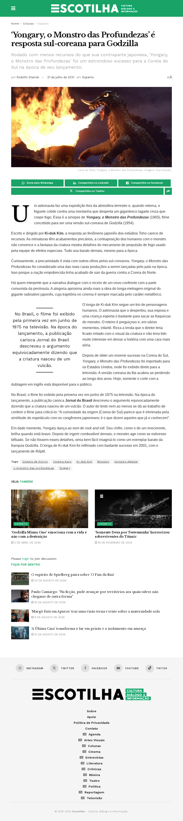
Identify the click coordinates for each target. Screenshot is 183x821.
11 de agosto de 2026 (49, 617)
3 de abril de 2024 (27, 542)
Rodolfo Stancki (28, 77)
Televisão (94, 798)
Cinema (94, 751)
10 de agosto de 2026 (49, 634)
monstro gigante (126, 461)
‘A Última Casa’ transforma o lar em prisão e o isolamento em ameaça (88, 629)
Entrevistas (94, 757)
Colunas (28, 23)
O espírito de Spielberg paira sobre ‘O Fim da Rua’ (72, 575)
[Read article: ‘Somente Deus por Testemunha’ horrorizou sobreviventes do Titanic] (133, 509)
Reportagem (94, 792)
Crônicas (94, 769)
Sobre (91, 711)
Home (15, 23)
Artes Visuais (94, 740)
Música (94, 775)
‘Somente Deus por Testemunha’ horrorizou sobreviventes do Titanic (132, 534)
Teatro (94, 780)
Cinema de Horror (35, 461)
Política (94, 786)
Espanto (43, 23)
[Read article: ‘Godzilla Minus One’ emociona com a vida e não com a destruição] (49, 509)
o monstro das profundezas (33, 468)
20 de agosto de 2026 (49, 580)
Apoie (91, 717)
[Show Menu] (13, 8)
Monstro (103, 461)
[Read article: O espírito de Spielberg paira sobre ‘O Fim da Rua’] (20, 578)
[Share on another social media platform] (168, 191)
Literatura (94, 763)
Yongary (64, 468)
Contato (91, 728)
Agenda (94, 734)
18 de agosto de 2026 (49, 602)
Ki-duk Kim (84, 461)
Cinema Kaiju (62, 461)
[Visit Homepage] (94, 8)
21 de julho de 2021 (60, 77)
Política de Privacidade (92, 722)
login (25, 558)
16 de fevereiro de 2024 (114, 542)
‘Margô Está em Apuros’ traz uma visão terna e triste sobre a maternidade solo (95, 611)
